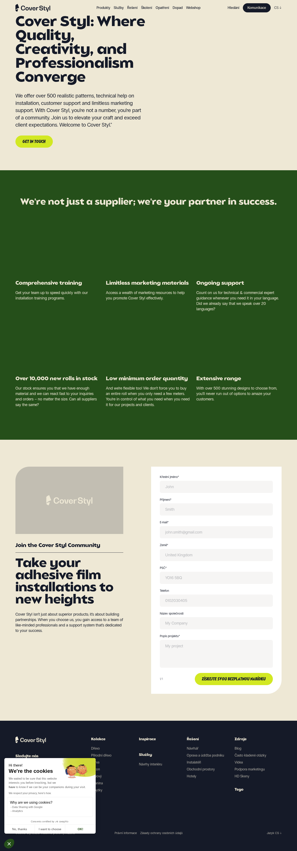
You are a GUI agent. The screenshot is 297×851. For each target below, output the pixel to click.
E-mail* (164, 522)
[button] (9, 843)
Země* (164, 545)
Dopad (178, 8)
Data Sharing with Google (27, 807)
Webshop (193, 8)
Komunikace (256, 8)
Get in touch (34, 142)
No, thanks (19, 829)
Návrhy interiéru (150, 764)
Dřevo (95, 748)
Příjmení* (165, 500)
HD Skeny (242, 776)
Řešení (193, 739)
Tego (239, 790)
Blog (238, 748)
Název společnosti (172, 613)
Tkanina (97, 783)
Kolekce (98, 739)
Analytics (17, 811)
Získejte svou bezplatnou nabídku (234, 679)
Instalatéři (194, 762)
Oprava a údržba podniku (205, 755)
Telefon (164, 591)
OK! (80, 829)
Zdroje (241, 739)
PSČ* (163, 568)
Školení (146, 8)
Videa (239, 762)
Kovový (96, 776)
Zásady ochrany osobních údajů (161, 833)
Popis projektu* (170, 636)
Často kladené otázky (250, 755)
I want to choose (50, 829)
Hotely (191, 776)
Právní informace (126, 833)
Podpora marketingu (250, 769)
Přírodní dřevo (101, 755)
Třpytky (96, 790)
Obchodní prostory (201, 769)
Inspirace (147, 739)
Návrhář (192, 748)
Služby (119, 8)
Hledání (233, 8)
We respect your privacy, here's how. (30, 793)
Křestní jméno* (169, 477)
